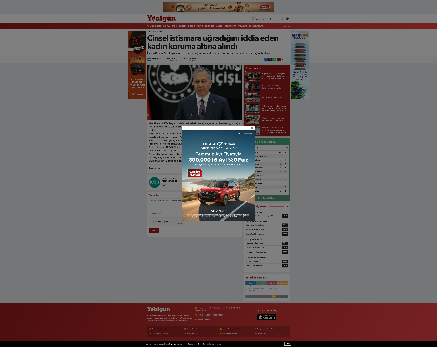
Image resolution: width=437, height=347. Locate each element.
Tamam (288, 343)
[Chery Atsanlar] (218, 176)
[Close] (252, 128)
